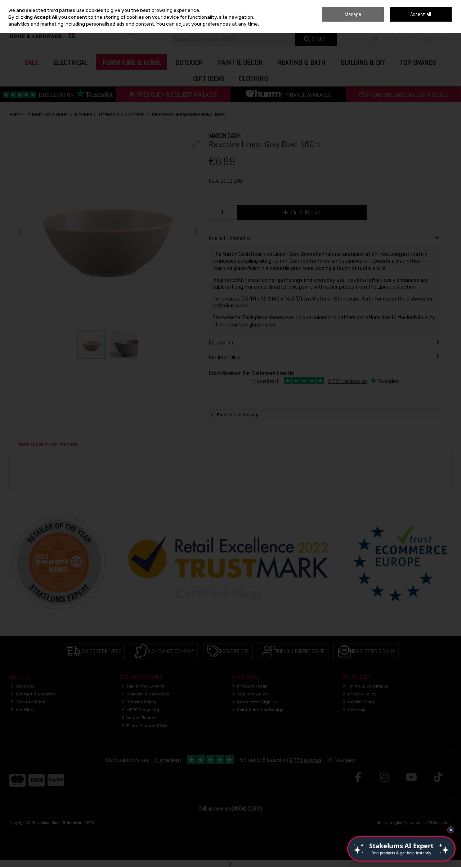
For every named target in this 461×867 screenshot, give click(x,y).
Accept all (420, 14)
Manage (353, 14)
